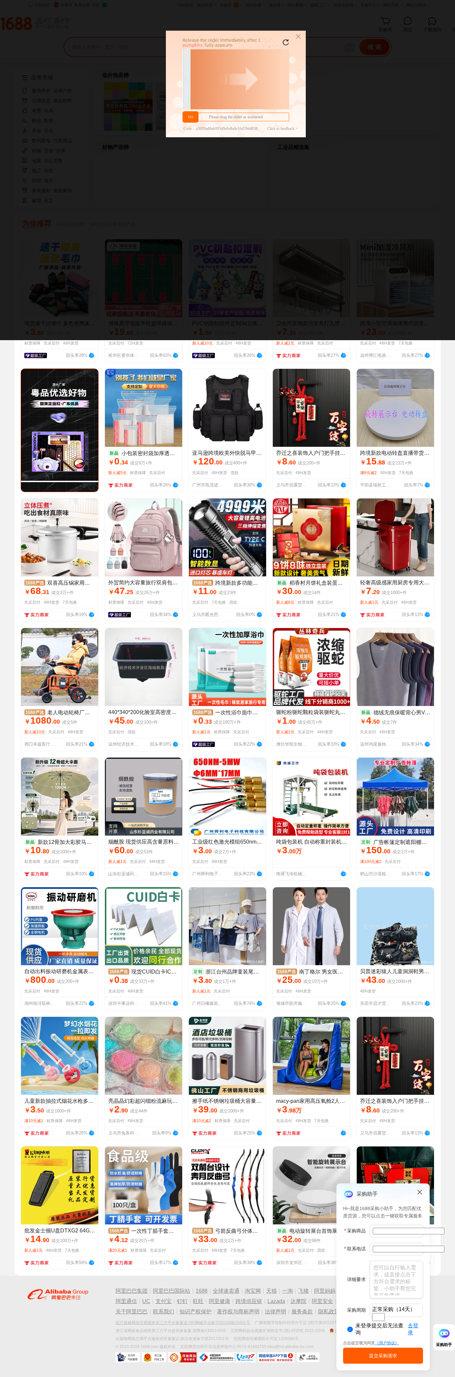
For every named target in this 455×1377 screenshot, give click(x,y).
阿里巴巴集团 (132, 1291)
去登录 (413, 1329)
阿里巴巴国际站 (171, 1291)
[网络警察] (128, 1357)
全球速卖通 (226, 1291)
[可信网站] (182, 1357)
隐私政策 (328, 1311)
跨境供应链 (248, 1301)
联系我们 (163, 1311)
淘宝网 (253, 1291)
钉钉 (182, 1301)
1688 (202, 1291)
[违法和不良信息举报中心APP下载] (275, 1357)
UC (146, 1301)
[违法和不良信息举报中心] (227, 1357)
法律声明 (275, 1311)
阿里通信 (126, 1301)
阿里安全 (322, 1301)
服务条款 (302, 1311)
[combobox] (378, 1317)
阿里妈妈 (324, 1291)
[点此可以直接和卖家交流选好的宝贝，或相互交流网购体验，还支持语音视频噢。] (91, 354)
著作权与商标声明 (238, 1311)
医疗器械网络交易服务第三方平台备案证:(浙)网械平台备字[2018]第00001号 (183, 1322)
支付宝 (164, 1301)
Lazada (276, 1301)
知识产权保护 (196, 1311)
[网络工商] (154, 1357)
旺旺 (198, 1301)
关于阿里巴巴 (132, 1311)
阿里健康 (219, 1301)
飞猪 (303, 1291)
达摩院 (298, 1301)
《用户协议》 (387, 1343)
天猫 (271, 1291)
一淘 (287, 1291)
